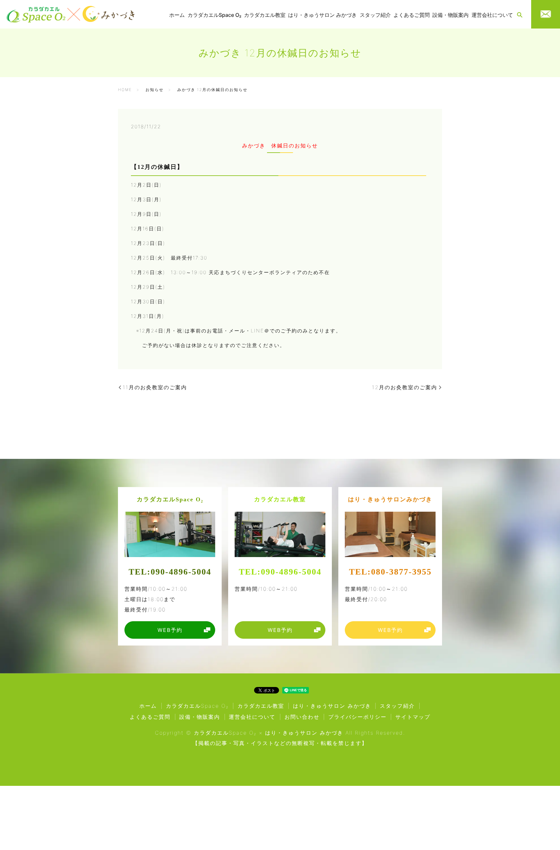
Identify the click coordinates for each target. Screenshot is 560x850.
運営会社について (492, 15)
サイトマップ (412, 717)
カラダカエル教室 (232, 825)
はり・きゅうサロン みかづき (373, 823)
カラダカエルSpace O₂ (108, 823)
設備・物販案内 (450, 15)
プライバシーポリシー (357, 717)
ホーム (177, 15)
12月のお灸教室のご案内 (404, 387)
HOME (125, 89)
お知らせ (155, 89)
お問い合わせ (302, 717)
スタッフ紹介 (375, 15)
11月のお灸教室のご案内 (155, 387)
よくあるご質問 (411, 15)
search (519, 15)
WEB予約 (185, 832)
